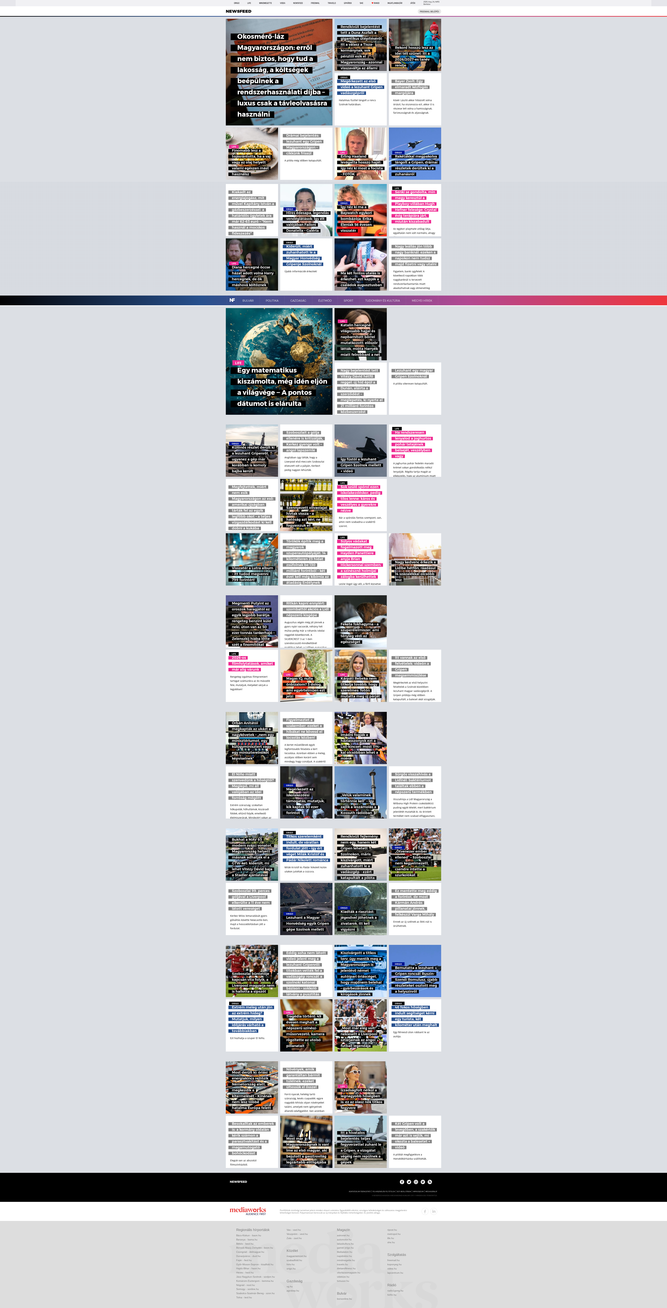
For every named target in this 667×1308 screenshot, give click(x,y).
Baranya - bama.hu (246, 1239)
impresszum (418, 1191)
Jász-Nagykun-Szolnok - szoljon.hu (255, 1276)
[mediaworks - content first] (248, 1211)
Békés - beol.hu (244, 1243)
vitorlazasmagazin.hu (348, 1272)
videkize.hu (343, 1276)
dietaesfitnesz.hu (346, 1268)
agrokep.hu (293, 1290)
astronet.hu (343, 1235)
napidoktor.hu (344, 1256)
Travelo (332, 3)
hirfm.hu (391, 1294)
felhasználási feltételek (384, 1191)
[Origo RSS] (430, 1182)
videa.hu (392, 1268)
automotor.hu (344, 1239)
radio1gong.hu (395, 1290)
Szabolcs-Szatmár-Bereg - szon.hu (255, 1293)
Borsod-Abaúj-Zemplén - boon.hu (254, 1247)
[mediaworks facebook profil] (425, 1211)
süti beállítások (404, 1191)
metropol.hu (394, 1234)
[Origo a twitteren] (409, 1182)
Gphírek (348, 3)
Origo (236, 3)
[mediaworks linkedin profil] (433, 1211)
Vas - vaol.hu (294, 1229)
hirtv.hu (291, 1264)
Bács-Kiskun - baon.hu (248, 1235)
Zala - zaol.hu (294, 1238)
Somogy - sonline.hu (247, 1289)
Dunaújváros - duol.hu (248, 1256)
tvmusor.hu (343, 1281)
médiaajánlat (431, 1191)
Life (249, 3)
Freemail (315, 3)
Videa (282, 3)
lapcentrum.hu (395, 1272)
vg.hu (290, 1286)
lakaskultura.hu (345, 1243)
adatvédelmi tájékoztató (360, 1191)
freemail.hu (393, 1260)
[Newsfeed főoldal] (238, 1182)
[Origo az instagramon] (416, 1182)
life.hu (390, 1238)
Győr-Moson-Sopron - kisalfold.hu (254, 1264)
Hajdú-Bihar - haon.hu (248, 1268)
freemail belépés (429, 11)
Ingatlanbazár (395, 3)
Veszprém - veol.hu (297, 1234)
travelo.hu (342, 1264)
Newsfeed (298, 3)
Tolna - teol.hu (244, 1297)
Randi (376, 3)
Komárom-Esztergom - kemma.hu (255, 1281)
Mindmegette (265, 3)
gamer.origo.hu (345, 1247)
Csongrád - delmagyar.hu (250, 1251)
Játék (412, 3)
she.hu (391, 1242)
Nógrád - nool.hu (245, 1285)
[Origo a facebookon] (402, 1182)
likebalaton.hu (344, 1251)
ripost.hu (392, 1229)
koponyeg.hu (394, 1264)
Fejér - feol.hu (244, 1260)
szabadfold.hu (294, 1260)
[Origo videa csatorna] (423, 1182)
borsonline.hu (344, 1298)
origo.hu (291, 1268)
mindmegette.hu (346, 1260)
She (361, 3)
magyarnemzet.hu (297, 1256)
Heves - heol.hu (245, 1272)
